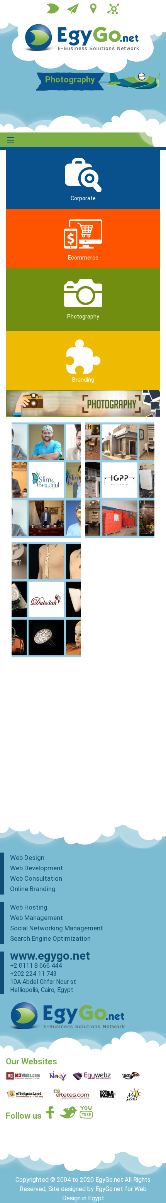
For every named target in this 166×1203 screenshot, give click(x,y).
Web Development (36, 868)
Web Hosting (28, 907)
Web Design (27, 857)
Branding (83, 380)
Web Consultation (36, 878)
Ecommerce (83, 258)
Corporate (83, 198)
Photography (83, 316)
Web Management (36, 918)
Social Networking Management (56, 928)
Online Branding (33, 889)
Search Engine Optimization (50, 938)
